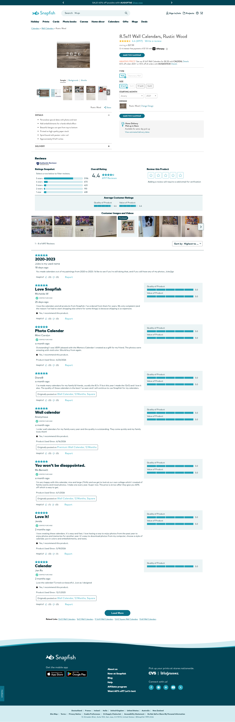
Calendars (35, 28)
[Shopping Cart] (201, 13)
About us (113, 669)
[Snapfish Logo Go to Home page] (43, 13)
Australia (146, 710)
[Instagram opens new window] (159, 686)
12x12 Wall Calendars (66, 619)
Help (110, 682)
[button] (38, 92)
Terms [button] (63, 714)
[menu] (107, 107)
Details (186, 61)
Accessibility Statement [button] (134, 714)
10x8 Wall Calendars (147, 619)
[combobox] (95, 13)
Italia (105, 710)
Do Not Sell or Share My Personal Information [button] (166, 714)
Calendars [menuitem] (113, 21)
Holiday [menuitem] (35, 21)
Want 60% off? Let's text (122, 691)
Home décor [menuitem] (98, 21)
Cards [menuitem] (56, 21)
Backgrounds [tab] (73, 80)
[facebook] (152, 686)
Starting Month (128, 92)
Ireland (97, 710)
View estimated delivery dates (137, 132)
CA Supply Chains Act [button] (112, 714)
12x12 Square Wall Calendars (126, 619)
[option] (122, 76)
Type (121, 71)
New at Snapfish (117, 673)
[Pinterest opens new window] (167, 686)
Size (121, 81)
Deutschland (76, 710)
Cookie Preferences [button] (92, 714)
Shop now (153, 2)
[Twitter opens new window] (181, 686)
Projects (190, 13)
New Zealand (158, 710)
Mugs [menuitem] (135, 21)
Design (123, 101)
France (88, 710)
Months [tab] (84, 80)
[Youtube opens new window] (174, 686)
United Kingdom (117, 710)
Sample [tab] (63, 80)
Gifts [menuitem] (125, 21)
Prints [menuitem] (46, 21)
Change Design (147, 105)
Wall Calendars (47, 28)
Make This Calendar (132, 55)
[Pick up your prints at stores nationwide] (152, 673)
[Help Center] (197, 13)
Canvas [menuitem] (84, 21)
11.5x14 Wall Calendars (104, 619)
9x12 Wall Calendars (85, 619)
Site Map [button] (54, 714)
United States (133, 710)
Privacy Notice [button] (75, 714)
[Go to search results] (126, 13)
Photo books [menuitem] (69, 21)
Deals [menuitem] (144, 21)
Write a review (153, 40)
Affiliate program (117, 686)
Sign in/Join (175, 13)
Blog (110, 677)
